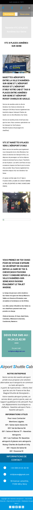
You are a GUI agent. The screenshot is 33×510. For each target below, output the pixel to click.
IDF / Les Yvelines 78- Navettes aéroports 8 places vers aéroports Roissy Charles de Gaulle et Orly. (16, 441)
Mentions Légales (16, 421)
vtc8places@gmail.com (16, 351)
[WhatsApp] (10, 507)
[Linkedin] (23, 507)
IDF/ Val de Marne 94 (16, 428)
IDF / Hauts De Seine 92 (16, 448)
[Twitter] (16, 507)
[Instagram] (20, 507)
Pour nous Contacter (16, 418)
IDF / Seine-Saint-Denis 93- (16, 425)
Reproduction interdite (13, 501)
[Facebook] (13, 507)
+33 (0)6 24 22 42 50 (20, 468)
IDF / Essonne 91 (16, 451)
